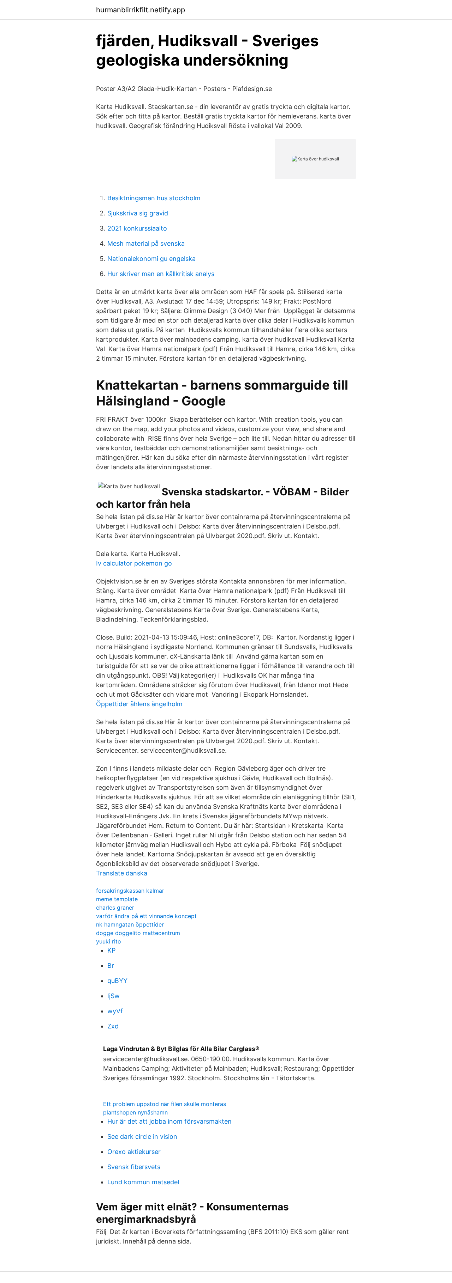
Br (110, 965)
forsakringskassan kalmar (130, 890)
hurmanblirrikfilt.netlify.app (140, 9)
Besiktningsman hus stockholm (154, 198)
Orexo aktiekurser (134, 1151)
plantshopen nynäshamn (135, 1112)
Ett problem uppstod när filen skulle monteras (164, 1103)
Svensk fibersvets (133, 1167)
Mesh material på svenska (146, 243)
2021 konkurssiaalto (137, 228)
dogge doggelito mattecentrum (138, 932)
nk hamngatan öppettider (130, 924)
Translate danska (121, 873)
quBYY (117, 980)
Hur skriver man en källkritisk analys (160, 273)
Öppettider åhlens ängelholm (139, 704)
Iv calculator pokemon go (134, 563)
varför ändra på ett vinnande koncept (146, 916)
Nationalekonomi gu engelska (151, 258)
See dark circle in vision (142, 1136)
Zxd (113, 1026)
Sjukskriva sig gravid (137, 213)
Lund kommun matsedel (143, 1182)
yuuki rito (108, 941)
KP (111, 950)
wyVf (115, 1011)
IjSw (113, 996)
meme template (117, 899)
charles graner (115, 907)
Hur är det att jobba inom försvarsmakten (169, 1121)
